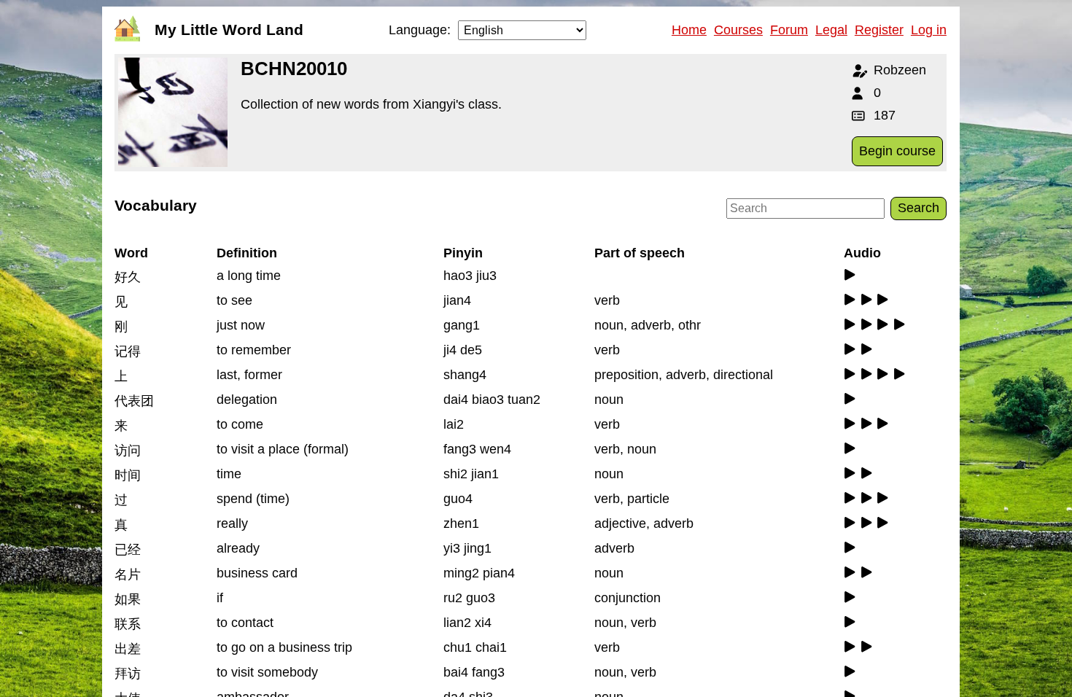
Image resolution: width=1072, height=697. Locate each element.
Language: (420, 30)
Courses (738, 30)
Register (879, 30)
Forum (789, 30)
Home (689, 30)
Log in (929, 30)
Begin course (897, 151)
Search (918, 207)
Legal (831, 30)
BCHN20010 (294, 68)
